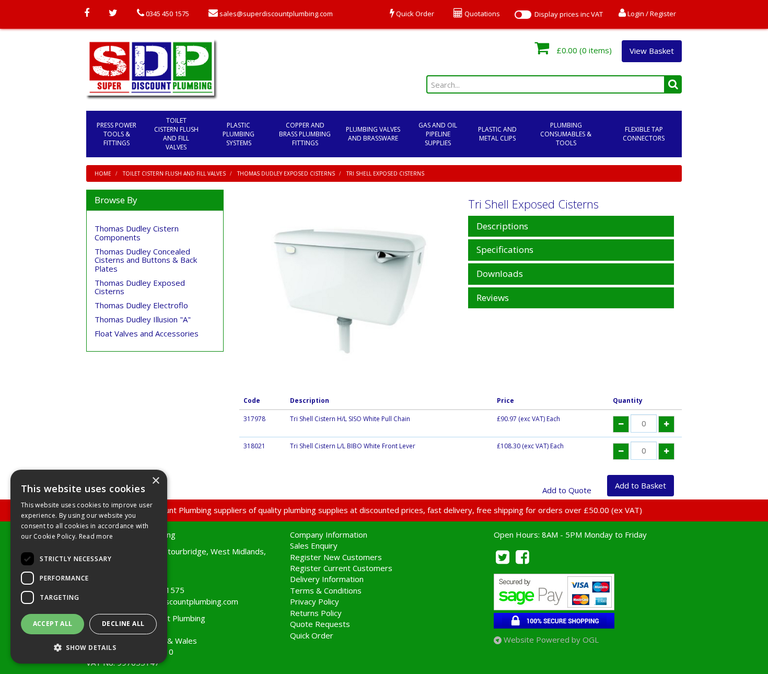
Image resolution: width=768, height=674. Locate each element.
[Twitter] (113, 13)
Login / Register (651, 13)
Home (103, 173)
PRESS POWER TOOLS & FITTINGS (116, 134)
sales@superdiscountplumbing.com (275, 13)
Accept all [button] (53, 623)
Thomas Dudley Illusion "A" (143, 319)
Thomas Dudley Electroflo (141, 305)
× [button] (155, 481)
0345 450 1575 (166, 13)
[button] (89, 647)
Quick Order (311, 635)
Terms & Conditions (326, 590)
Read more (96, 536)
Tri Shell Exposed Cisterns (385, 173)
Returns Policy (316, 613)
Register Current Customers (341, 568)
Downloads (499, 274)
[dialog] (88, 567)
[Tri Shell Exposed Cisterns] (350, 289)
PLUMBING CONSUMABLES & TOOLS (565, 134)
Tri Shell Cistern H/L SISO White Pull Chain (350, 418)
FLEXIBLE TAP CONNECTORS (644, 134)
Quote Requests (320, 624)
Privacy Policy (314, 601)
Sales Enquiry (314, 545)
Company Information (328, 534)
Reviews (492, 298)
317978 (254, 418)
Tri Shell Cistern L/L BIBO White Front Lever (352, 445)
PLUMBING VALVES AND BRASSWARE (373, 134)
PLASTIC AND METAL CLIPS (497, 134)
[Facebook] (86, 13)
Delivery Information (327, 579)
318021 (254, 445)
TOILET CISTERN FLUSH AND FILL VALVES (176, 134)
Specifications (504, 250)
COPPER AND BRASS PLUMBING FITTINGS (305, 134)
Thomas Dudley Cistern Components (137, 232)
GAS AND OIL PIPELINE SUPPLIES (437, 134)
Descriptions (502, 226)
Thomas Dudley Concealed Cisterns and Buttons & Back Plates (146, 260)
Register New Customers (336, 557)
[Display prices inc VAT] (523, 14)
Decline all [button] (123, 623)
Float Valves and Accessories (147, 333)
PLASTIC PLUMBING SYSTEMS (238, 134)
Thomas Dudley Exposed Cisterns (286, 173)
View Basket (652, 50)
